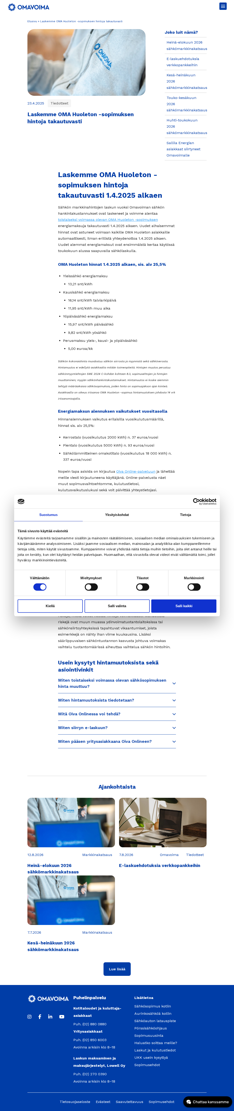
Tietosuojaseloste (75, 1102)
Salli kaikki (184, 606)
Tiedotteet (59, 103)
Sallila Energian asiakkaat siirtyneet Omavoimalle (183, 149)
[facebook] (39, 1016)
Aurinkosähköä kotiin (152, 1013)
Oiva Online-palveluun (135, 471)
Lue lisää (117, 969)
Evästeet (103, 1102)
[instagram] (29, 1016)
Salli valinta (117, 606)
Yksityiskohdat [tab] (117, 515)
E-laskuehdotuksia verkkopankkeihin (159, 865)
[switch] (91, 587)
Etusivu (32, 21)
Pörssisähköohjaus (150, 1028)
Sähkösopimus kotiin (152, 1006)
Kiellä (50, 606)
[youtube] (61, 1016)
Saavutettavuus (129, 1102)
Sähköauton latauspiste (155, 1021)
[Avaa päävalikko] (223, 6)
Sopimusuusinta (148, 1035)
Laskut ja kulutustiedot (155, 1050)
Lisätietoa (143, 998)
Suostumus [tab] (48, 515)
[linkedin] (50, 1016)
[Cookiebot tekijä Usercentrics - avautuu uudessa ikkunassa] (196, 501)
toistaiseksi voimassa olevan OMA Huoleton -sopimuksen (108, 219)
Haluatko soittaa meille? (155, 1043)
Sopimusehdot (147, 1065)
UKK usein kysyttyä (151, 1057)
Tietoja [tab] (185, 515)
